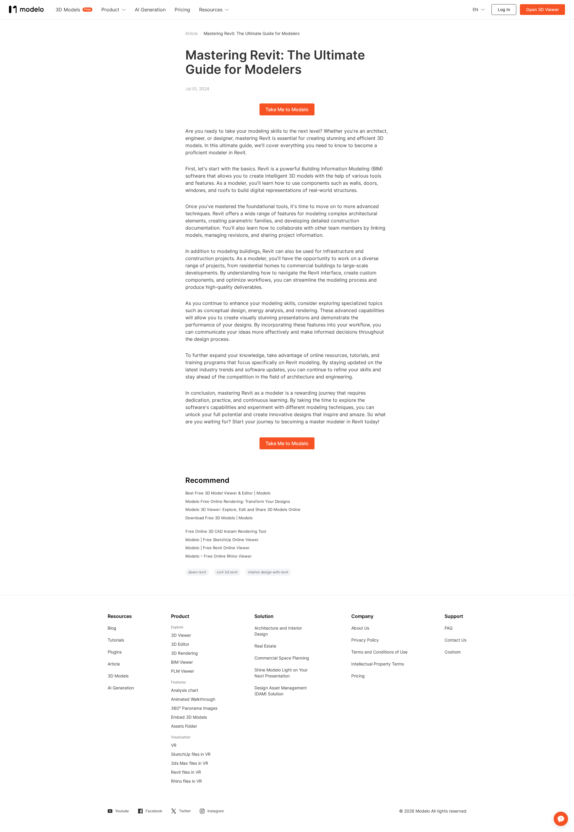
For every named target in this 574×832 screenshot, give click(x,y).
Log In (504, 9)
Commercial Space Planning (281, 657)
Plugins (115, 651)
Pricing (358, 675)
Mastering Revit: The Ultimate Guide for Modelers (252, 33)
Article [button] (191, 33)
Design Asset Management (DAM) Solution (280, 690)
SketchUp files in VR (190, 754)
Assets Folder (184, 726)
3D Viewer (181, 635)
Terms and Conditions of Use (379, 651)
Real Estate (265, 645)
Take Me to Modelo (287, 109)
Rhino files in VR (186, 781)
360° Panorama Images (194, 708)
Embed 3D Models (189, 717)
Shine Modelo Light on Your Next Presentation (281, 672)
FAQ (449, 628)
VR (173, 745)
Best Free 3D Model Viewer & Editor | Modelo (228, 493)
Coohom (453, 651)
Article (114, 663)
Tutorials (116, 639)
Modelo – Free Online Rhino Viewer (218, 556)
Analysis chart (184, 690)
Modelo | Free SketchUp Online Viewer (222, 539)
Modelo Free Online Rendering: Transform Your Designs (237, 501)
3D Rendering (184, 653)
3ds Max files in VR (189, 763)
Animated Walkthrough (193, 699)
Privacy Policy (365, 639)
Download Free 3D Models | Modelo (219, 517)
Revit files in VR (186, 772)
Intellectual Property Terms (377, 663)
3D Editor (180, 644)
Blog (112, 628)
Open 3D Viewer (542, 9)
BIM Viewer (182, 662)
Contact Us (455, 639)
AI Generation (121, 687)
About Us (360, 628)
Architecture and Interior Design (278, 630)
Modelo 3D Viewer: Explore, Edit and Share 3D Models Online (242, 509)
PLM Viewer (182, 671)
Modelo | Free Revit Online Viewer (217, 547)
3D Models (118, 675)
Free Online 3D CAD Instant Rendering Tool (225, 531)
